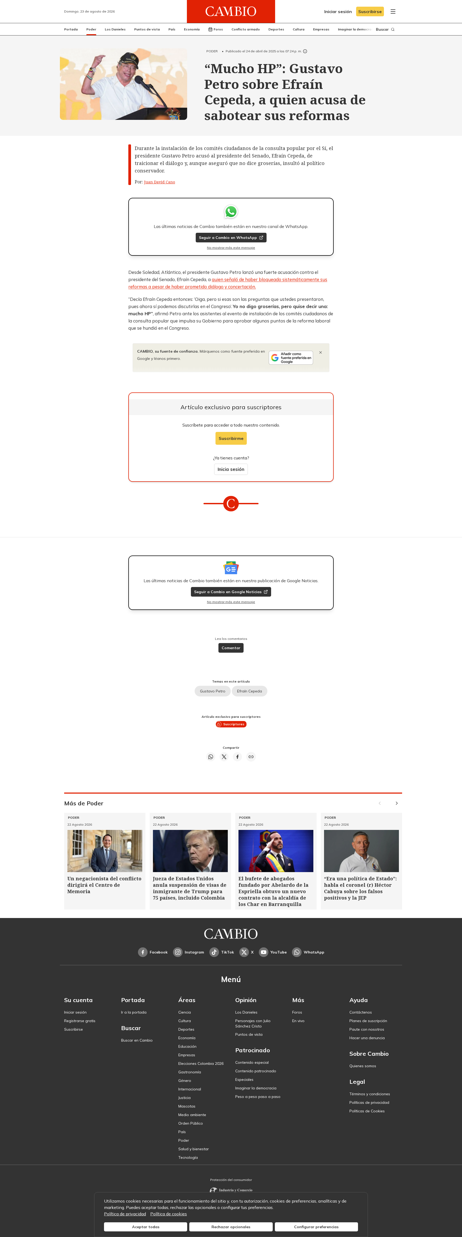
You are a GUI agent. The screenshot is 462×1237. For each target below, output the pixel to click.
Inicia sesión (231, 469)
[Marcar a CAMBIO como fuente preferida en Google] (291, 358)
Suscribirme (231, 438)
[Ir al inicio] (231, 11)
